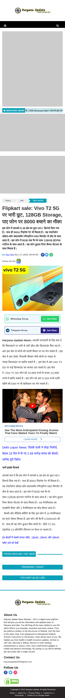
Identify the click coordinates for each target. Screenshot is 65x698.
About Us (10, 615)
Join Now (51, 318)
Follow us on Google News (38, 695)
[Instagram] (15, 672)
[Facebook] (6, 672)
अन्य (21, 201)
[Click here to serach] (58, 26)
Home (8, 201)
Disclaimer (19, 695)
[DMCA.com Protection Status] (11, 681)
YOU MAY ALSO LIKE (32, 577)
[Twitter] (10, 672)
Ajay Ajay (10, 254)
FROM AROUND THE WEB (19, 554)
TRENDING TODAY (32, 567)
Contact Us (12, 657)
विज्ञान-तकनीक (38, 201)
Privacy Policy (34, 693)
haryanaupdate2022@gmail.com (18, 662)
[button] (5, 25)
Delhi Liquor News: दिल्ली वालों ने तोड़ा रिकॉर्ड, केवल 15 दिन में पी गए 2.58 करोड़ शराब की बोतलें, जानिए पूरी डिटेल (30, 453)
